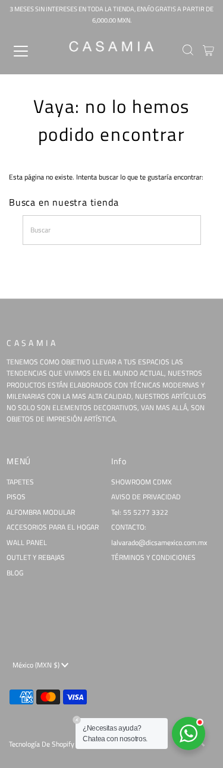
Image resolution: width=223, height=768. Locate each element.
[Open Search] (188, 51)
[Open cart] (208, 51)
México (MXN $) (36, 665)
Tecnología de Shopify (41, 744)
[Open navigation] (31, 51)
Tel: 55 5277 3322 (139, 512)
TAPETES (20, 482)
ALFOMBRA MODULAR (41, 512)
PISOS (16, 497)
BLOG (15, 573)
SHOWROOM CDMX (141, 482)
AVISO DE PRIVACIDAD (146, 497)
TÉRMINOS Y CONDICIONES (153, 557)
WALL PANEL (27, 542)
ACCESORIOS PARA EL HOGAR (53, 527)
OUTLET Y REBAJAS (36, 557)
